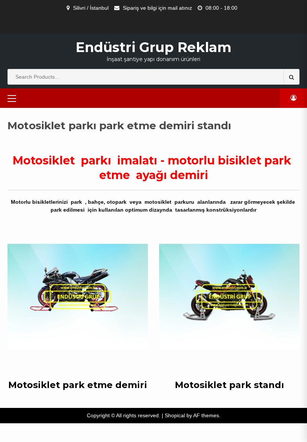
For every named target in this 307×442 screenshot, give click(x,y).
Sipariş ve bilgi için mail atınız (157, 8)
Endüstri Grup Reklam (153, 47)
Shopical (175, 415)
